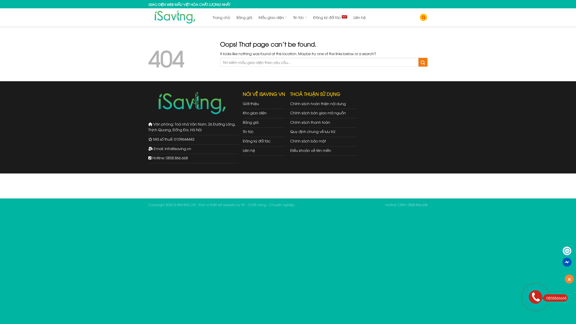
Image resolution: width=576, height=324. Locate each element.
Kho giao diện (255, 112)
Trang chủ (221, 17)
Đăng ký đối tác (327, 17)
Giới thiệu (251, 103)
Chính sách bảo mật (308, 140)
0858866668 (556, 297)
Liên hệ (359, 17)
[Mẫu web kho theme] (177, 17)
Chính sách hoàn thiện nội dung (318, 103)
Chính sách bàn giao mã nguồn (318, 112)
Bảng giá (244, 17)
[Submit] (423, 62)
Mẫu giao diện (271, 17)
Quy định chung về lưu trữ (312, 131)
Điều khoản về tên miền (310, 150)
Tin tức (298, 17)
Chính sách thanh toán (310, 122)
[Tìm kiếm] (423, 17)
